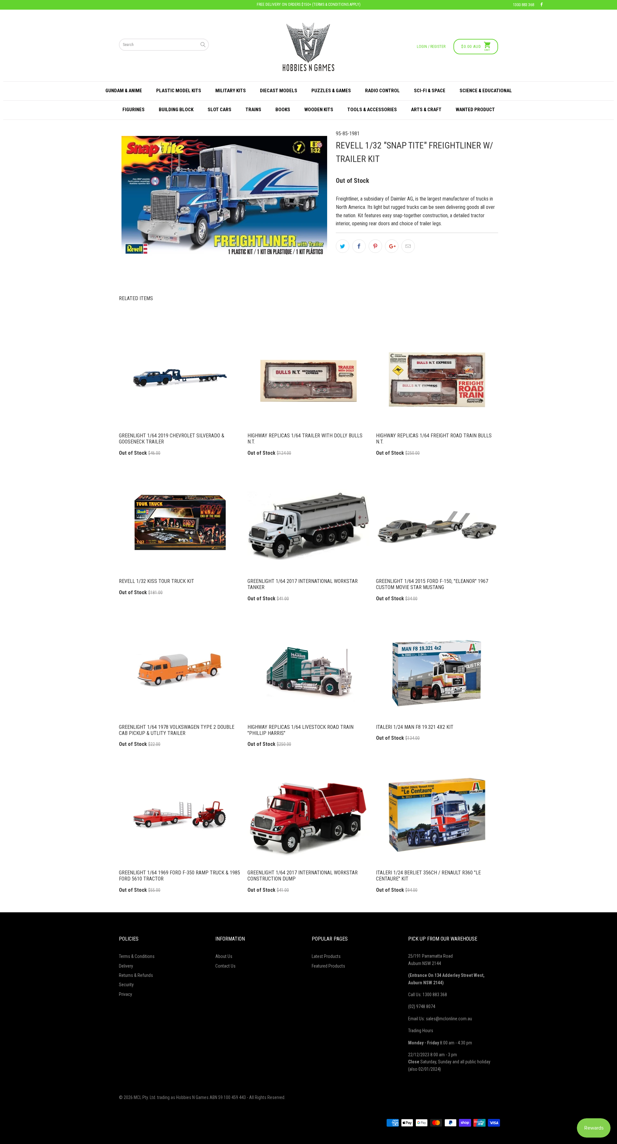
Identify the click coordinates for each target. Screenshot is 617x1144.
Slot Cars (219, 109)
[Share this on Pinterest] (375, 246)
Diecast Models (278, 91)
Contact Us (225, 966)
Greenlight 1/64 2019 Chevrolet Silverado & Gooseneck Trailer (180, 378)
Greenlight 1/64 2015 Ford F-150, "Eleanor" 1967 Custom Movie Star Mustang (437, 523)
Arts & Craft (426, 109)
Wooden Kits (318, 109)
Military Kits (230, 91)
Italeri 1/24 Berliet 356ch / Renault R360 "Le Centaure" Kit (437, 815)
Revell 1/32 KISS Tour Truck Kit (180, 523)
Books (282, 109)
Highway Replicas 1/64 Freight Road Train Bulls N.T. (437, 378)
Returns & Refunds (136, 975)
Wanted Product (475, 109)
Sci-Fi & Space (429, 91)
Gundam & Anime (123, 91)
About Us (223, 956)
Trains (253, 109)
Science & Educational (486, 91)
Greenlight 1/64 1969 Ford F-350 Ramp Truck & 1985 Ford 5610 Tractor (180, 815)
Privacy (125, 994)
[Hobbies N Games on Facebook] (541, 5)
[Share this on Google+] (391, 246)
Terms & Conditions (137, 956)
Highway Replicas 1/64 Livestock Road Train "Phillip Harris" (308, 669)
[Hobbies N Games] (308, 46)
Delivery (126, 966)
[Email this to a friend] (408, 246)
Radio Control (382, 91)
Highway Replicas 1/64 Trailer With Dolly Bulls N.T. (308, 378)
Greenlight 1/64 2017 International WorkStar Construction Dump (308, 815)
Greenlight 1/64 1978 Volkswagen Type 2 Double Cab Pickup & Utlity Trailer (180, 669)
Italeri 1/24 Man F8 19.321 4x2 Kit (437, 669)
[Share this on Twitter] (342, 246)
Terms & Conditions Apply (336, 4)
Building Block (176, 109)
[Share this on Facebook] (359, 246)
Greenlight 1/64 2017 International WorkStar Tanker (308, 523)
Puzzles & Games (331, 91)
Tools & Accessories (372, 109)
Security (126, 984)
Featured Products (328, 966)
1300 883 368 (523, 5)
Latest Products (326, 956)
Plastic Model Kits (178, 91)
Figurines (133, 109)
